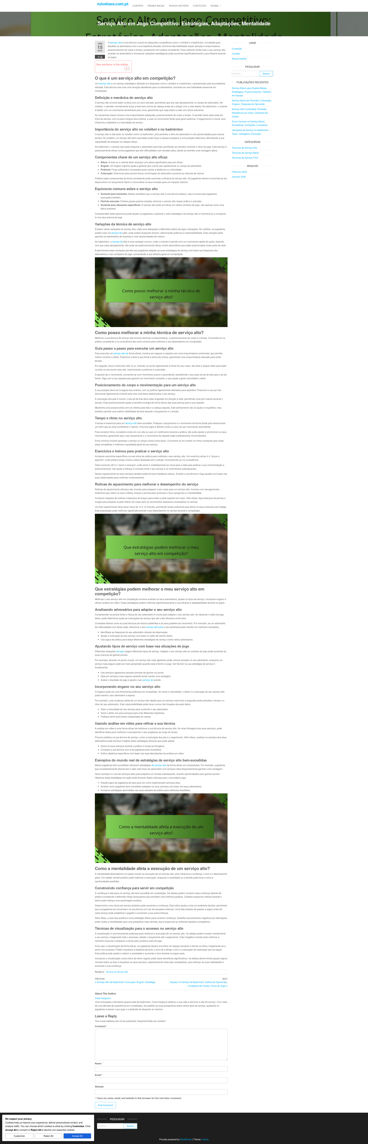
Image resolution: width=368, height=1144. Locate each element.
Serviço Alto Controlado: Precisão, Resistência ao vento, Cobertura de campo (250, 112)
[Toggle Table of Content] (125, 68)
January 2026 (239, 176)
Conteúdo (199, 5)
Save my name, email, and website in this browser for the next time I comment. (139, 1098)
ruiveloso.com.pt (112, 4)
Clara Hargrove (103, 998)
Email (98, 1075)
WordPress (186, 1139)
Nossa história (179, 5)
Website (99, 1086)
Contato (138, 5)
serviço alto (116, 42)
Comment (101, 1026)
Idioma (215, 5)
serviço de (116, 232)
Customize (19, 1136)
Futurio (205, 1139)
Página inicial (156, 5)
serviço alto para (154, 627)
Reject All (48, 1136)
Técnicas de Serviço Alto (117, 971)
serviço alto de (120, 353)
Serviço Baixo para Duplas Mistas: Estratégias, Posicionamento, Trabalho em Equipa (251, 91)
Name (99, 1063)
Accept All (77, 1136)
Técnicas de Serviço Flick (245, 157)
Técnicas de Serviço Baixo (245, 152)
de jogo (120, 651)
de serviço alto (159, 765)
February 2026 (239, 171)
